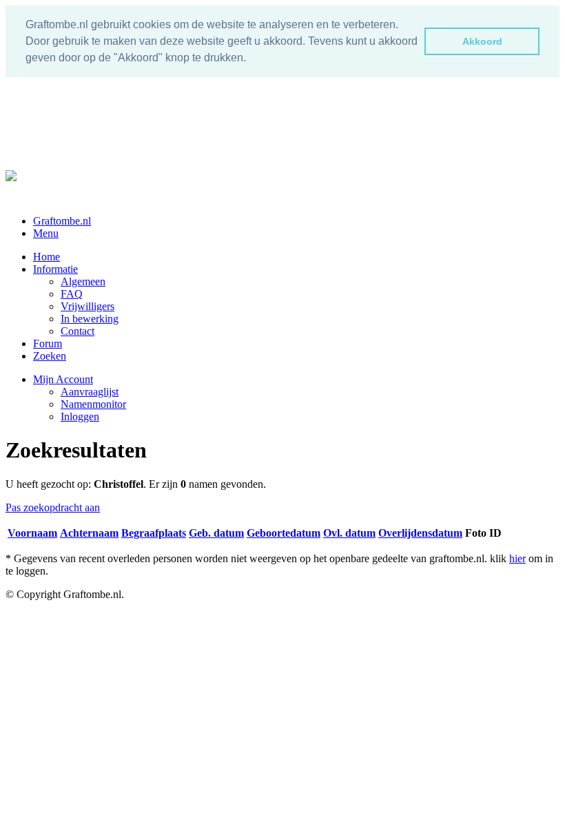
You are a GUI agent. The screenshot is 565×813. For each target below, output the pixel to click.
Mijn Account (63, 379)
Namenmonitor (93, 404)
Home (46, 257)
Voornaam (32, 533)
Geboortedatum (283, 533)
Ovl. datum (349, 533)
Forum (47, 343)
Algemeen (83, 281)
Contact (77, 331)
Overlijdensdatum (420, 533)
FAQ (72, 294)
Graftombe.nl (62, 221)
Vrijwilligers (87, 306)
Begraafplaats (153, 533)
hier (517, 558)
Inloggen (80, 416)
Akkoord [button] (482, 41)
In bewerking (90, 319)
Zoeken (49, 356)
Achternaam (89, 533)
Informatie (55, 269)
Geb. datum (216, 533)
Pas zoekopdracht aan (53, 507)
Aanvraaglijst (90, 392)
